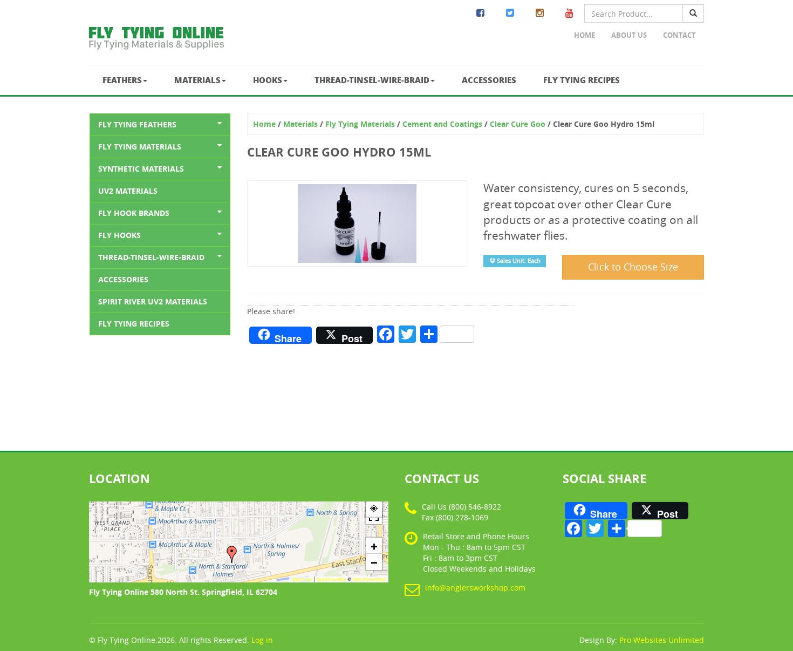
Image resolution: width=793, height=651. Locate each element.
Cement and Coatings (442, 124)
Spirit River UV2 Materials (152, 301)
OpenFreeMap (331, 579)
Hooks (267, 80)
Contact (679, 35)
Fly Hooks (119, 235)
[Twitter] (510, 13)
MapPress (302, 579)
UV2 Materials (128, 191)
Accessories (489, 80)
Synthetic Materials (141, 169)
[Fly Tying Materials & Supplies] (156, 40)
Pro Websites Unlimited (661, 640)
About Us (629, 35)
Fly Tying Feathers (137, 124)
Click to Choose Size (633, 266)
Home (584, 35)
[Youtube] (569, 13)
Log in (262, 640)
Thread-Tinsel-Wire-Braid (372, 80)
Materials (197, 80)
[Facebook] (480, 13)
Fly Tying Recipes (581, 80)
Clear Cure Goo (517, 124)
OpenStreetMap (369, 579)
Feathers (122, 80)
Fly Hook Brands (133, 213)
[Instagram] (540, 13)
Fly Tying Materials (139, 146)
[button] (232, 554)
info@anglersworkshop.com (475, 587)
